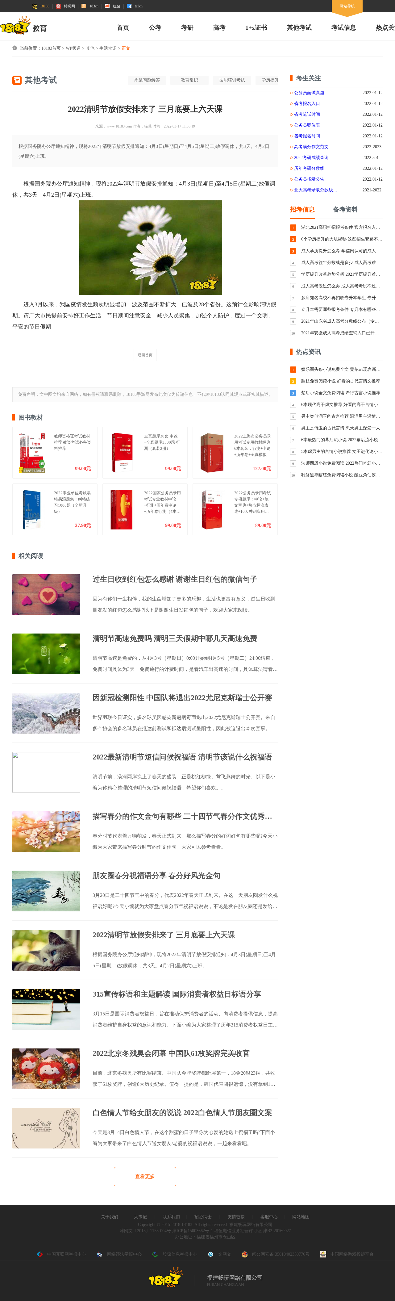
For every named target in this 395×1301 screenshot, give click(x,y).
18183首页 (51, 48)
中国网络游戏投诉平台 (352, 1254)
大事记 (140, 1217)
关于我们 (109, 1217)
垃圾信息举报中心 (180, 1254)
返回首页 (145, 355)
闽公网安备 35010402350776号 (281, 1254)
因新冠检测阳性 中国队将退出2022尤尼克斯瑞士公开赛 (182, 698)
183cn (93, 6)
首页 (123, 27)
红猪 (116, 6)
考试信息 (343, 27)
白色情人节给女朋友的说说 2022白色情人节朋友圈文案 (182, 1113)
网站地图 (301, 1217)
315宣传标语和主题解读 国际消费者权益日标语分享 (177, 994)
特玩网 (69, 6)
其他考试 (299, 27)
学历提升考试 (275, 80)
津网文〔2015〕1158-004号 (145, 1230)
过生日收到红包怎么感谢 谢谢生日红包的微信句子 (175, 579)
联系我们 (171, 1217)
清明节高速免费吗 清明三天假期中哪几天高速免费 (175, 638)
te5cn (139, 6)
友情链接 (236, 1217)
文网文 (224, 1254)
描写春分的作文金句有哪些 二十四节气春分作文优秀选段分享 (185, 816)
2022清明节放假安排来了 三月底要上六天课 (164, 935)
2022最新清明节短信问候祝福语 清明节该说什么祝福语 (182, 757)
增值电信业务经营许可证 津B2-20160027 (252, 1230)
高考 (219, 27)
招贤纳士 (203, 1217)
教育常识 (189, 80)
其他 (90, 48)
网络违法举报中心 (124, 1254)
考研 (187, 27)
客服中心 (269, 1217)
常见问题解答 (147, 80)
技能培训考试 (232, 80)
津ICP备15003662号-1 (192, 1230)
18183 (44, 6)
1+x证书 (256, 27)
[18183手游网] (23, 25)
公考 (155, 27)
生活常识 (108, 48)
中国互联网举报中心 (66, 1254)
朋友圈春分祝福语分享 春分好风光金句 (156, 876)
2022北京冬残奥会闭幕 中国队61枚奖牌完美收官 (171, 1053)
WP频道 (73, 48)
